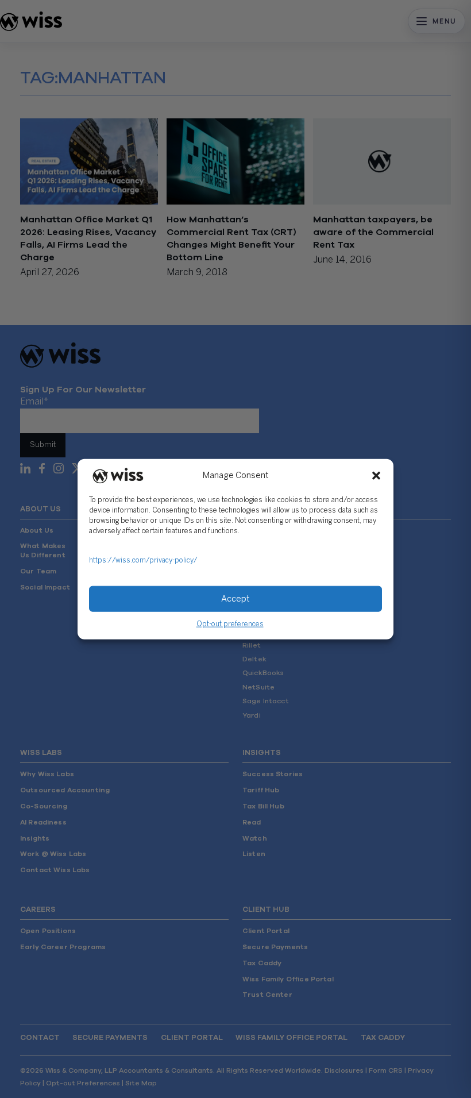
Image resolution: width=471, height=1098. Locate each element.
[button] (376, 475)
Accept (235, 599)
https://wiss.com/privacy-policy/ (143, 560)
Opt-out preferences (230, 624)
